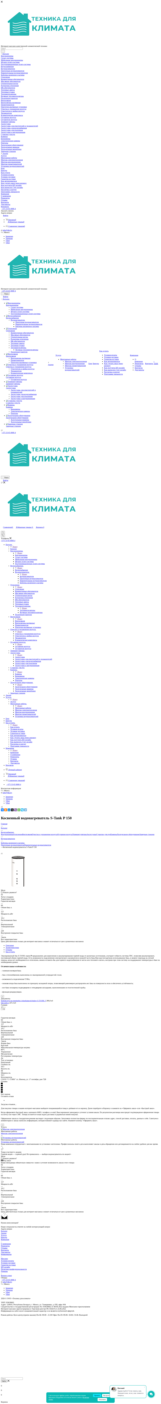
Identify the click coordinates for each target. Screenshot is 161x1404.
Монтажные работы (23, 708)
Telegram (9, 238)
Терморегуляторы (79, 834)
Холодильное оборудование (26, 687)
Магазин (4, 1259)
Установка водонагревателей (12, 1142)
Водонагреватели (27, 576)
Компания (14, 753)
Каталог (13, 549)
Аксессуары (20, 657)
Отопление (19, 589)
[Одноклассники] (5, 809)
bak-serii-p (5, 1003)
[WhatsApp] (18, 809)
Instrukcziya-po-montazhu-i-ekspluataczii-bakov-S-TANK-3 (23, 1001)
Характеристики (12, 948)
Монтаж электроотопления (12, 1133)
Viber (8, 241)
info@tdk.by (7, 230)
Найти (4, 1381)
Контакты (5, 1250)
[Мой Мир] (9, 809)
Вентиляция (20, 621)
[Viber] (15, 809)
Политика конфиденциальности (14, 1269)
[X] (12, 809)
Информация (6, 1254)
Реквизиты (5, 1246)
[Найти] (3, 51)
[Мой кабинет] (2, 530)
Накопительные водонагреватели (37, 845)
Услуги (13, 702)
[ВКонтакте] (2, 809)
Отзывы (9, 950)
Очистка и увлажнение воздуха (27, 634)
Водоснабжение (21, 570)
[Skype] (22, 809)
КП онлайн (5, 1267)
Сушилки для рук (103, 834)
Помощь (4, 1271)
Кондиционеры (21, 555)
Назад (15, 547)
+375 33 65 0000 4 (9, 209)
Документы (5, 1252)
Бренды (4, 1237)
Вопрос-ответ (6, 1276)
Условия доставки (8, 1263)
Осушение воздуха (22, 646)
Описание (10, 945)
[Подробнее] (1, 1136)
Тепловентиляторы (27, 610)
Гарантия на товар (8, 1265)
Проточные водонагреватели (12, 845)
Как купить (15, 727)
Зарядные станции (147, 834)
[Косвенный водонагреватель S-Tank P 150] (18, 888)
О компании (6, 1244)
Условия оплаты (7, 1261)
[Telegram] (25, 809)
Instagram (9, 236)
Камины (18, 674)
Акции (3, 1233)
